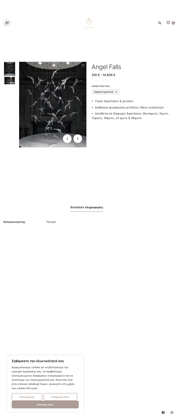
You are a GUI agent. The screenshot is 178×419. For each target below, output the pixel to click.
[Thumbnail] (89, 23)
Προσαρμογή (27, 397)
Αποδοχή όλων (45, 404)
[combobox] (106, 92)
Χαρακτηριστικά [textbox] (103, 91)
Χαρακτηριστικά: (101, 86)
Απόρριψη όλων (60, 397)
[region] (45, 383)
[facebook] (163, 412)
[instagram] (171, 412)
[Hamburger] (7, 23)
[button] (83, 65)
